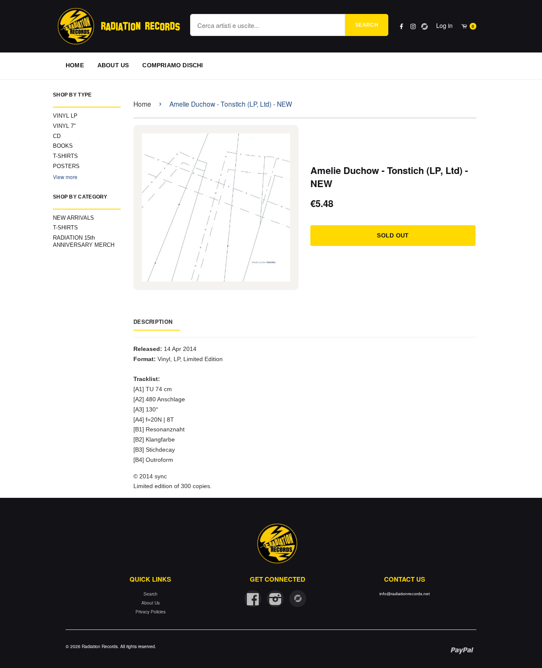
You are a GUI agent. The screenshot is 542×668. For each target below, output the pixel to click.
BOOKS (63, 146)
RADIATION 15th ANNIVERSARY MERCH (83, 241)
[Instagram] (413, 26)
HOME (75, 65)
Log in (444, 25)
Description (152, 321)
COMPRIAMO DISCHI (172, 65)
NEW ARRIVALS (73, 218)
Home (142, 103)
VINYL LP (65, 116)
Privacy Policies (151, 611)
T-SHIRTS (65, 156)
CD (57, 136)
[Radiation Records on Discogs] (297, 598)
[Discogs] (424, 26)
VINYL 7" (64, 126)
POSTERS (66, 166)
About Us (150, 602)
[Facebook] (401, 26)
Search (366, 25)
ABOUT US (113, 65)
